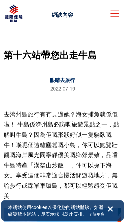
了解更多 (97, 214)
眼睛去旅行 (62, 80)
